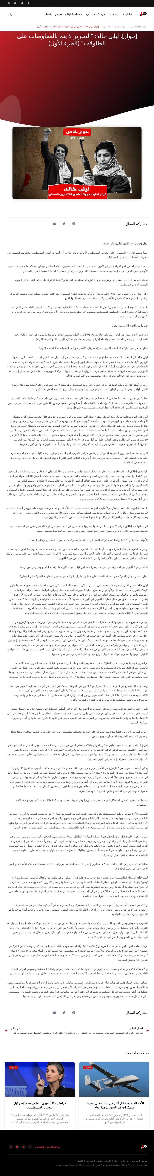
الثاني (129, 270)
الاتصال (52, 3)
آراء (92, 3)
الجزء (11, 266)
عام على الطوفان (79, 3)
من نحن (63, 3)
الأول (145, 270)
